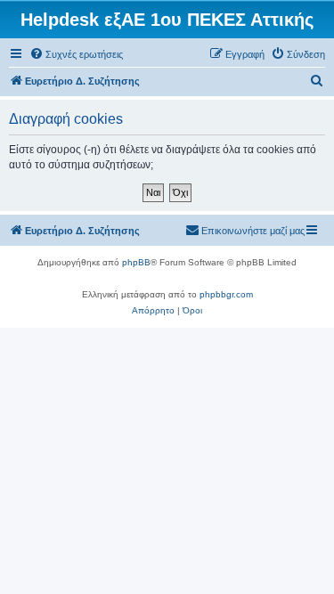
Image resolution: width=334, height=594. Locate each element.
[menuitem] (76, 54)
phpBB (136, 262)
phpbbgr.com (226, 294)
